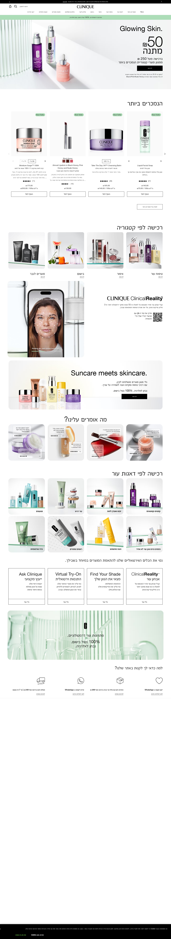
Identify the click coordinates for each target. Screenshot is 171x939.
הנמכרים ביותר (131, 12)
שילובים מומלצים (70, 12)
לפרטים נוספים (40, 694)
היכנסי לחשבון (24, 6)
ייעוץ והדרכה (30, 12)
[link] (29, 133)
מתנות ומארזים (56, 12)
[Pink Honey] (71, 161)
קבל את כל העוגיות (20, 935)
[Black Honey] (67, 161)
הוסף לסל (29, 194)
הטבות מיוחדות (43, 12)
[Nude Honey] (63, 161)
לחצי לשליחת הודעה (157, 694)
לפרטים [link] (65, 2)
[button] (10, 6)
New (142, 12)
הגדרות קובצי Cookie (37, 935)
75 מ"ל (24, 161)
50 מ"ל (32, 161)
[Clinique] (85, 7)
